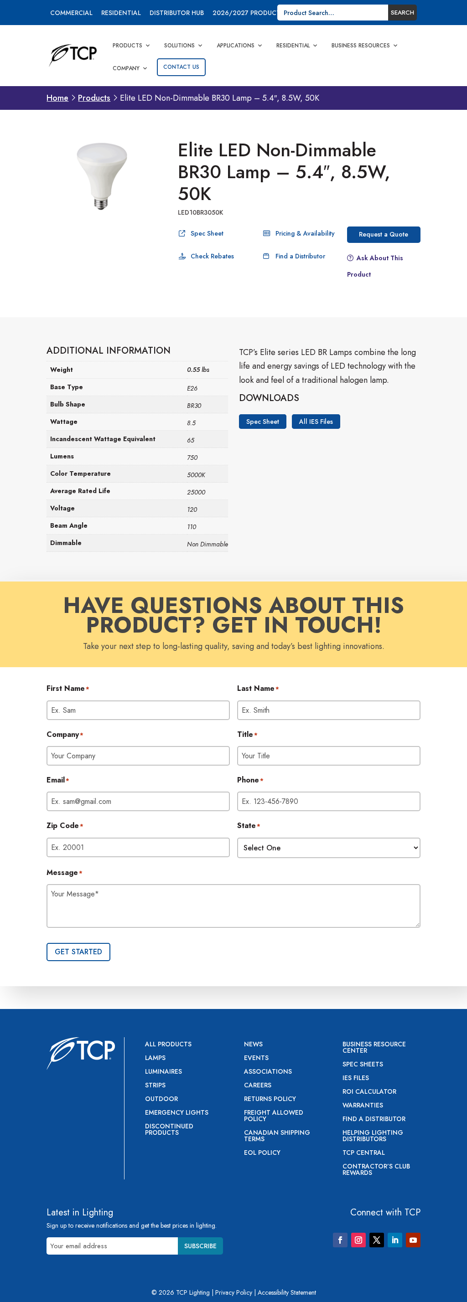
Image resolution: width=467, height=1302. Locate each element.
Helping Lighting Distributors (372, 1136)
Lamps (155, 1058)
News (253, 1045)
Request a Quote (383, 234)
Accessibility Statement (287, 1292)
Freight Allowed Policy (273, 1116)
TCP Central (363, 1153)
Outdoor (161, 1099)
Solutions (179, 45)
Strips (155, 1086)
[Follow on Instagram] (358, 1240)
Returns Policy (270, 1099)
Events (256, 1058)
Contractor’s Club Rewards (376, 1170)
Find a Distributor (300, 256)
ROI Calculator (369, 1092)
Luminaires (163, 1072)
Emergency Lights (176, 1113)
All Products (168, 1045)
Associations (268, 1072)
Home (57, 98)
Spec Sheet (207, 233)
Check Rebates (212, 256)
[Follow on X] (376, 1240)
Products (127, 45)
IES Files (355, 1078)
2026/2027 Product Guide (257, 13)
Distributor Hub (177, 13)
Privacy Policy (233, 1292)
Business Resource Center (374, 1048)
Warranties (362, 1106)
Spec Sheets (362, 1065)
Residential (121, 13)
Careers (257, 1086)
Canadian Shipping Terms (277, 1136)
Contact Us (181, 67)
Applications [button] (235, 45)
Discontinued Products (169, 1130)
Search (402, 12)
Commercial (71, 13)
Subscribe (200, 1246)
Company (126, 68)
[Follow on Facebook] (340, 1240)
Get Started (78, 952)
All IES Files (316, 421)
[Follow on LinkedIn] (395, 1240)
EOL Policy (262, 1153)
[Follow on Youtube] (413, 1240)
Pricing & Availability (305, 233)
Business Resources (361, 45)
